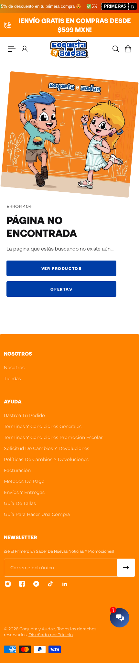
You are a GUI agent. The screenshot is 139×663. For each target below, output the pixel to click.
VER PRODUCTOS (61, 268)
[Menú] (11, 48)
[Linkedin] (65, 584)
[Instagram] (8, 584)
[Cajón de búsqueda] (115, 49)
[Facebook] (22, 584)
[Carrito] (128, 49)
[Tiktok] (50, 584)
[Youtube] (36, 584)
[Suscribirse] (126, 568)
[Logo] (69, 49)
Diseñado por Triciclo (50, 634)
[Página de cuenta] (24, 49)
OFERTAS (61, 289)
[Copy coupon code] (132, 6)
